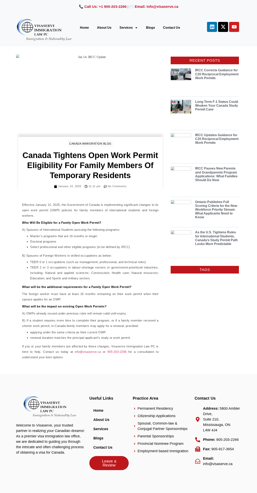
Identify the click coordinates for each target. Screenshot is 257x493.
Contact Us (171, 27)
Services (126, 27)
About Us (104, 27)
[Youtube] (234, 27)
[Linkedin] (212, 27)
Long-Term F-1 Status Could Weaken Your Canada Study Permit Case (216, 105)
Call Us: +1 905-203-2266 (105, 7)
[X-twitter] (223, 27)
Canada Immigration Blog (90, 143)
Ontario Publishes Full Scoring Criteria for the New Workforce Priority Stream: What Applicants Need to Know (216, 209)
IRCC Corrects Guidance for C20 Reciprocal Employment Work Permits (217, 74)
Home (84, 27)
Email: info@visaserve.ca (156, 7)
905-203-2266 (117, 351)
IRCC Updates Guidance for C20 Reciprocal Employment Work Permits (217, 138)
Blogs (150, 27)
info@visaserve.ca (88, 351)
